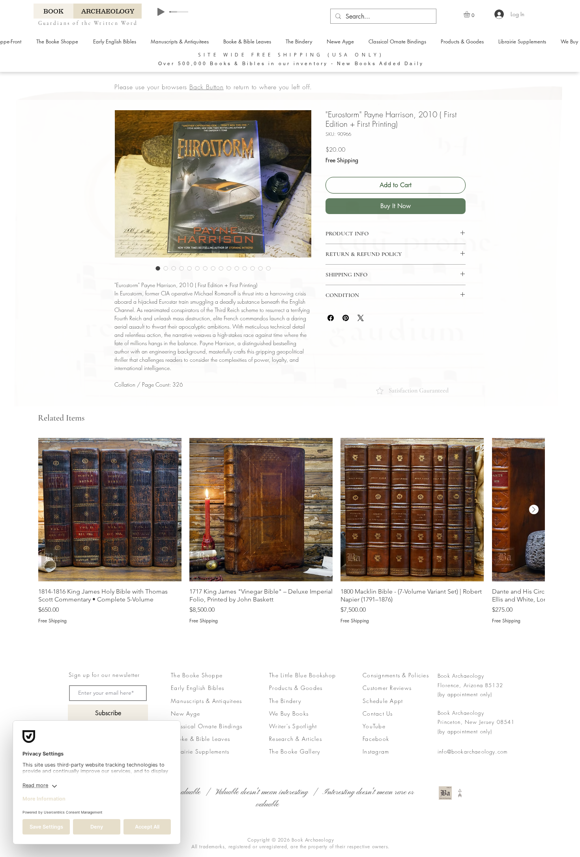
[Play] (161, 12)
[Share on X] (360, 318)
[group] (291, 531)
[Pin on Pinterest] (345, 318)
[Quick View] (109, 509)
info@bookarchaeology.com (472, 751)
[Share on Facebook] (330, 318)
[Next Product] (534, 509)
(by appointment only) (465, 694)
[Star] (380, 391)
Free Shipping (342, 160)
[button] (470, 14)
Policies (417, 675)
